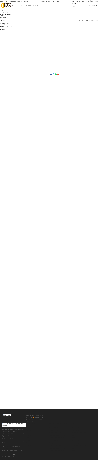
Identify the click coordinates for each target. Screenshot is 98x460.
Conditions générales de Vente (58, 435)
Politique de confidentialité (56, 437)
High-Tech (2, 20)
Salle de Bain (3, 17)
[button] (51, 74)
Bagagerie (2, 29)
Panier (74, 435)
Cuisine (2, 15)
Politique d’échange (54, 430)
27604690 (8, 446)
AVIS (74, 6)
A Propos (74, 7)
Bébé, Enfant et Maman (6, 26)
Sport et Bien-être (4, 25)
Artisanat (2, 28)
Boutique (74, 4)
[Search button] (55, 5)
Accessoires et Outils (5, 18)
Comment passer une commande (81, 430)
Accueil (74, 3)
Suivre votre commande (78, 1)
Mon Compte (76, 427)
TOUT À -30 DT (4, 12)
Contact (88, 1)
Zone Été (2, 31)
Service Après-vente (55, 432)
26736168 (5, 448)
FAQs (73, 437)
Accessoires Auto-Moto (6, 21)
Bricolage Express (4, 23)
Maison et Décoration (5, 14)
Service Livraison (54, 427)
